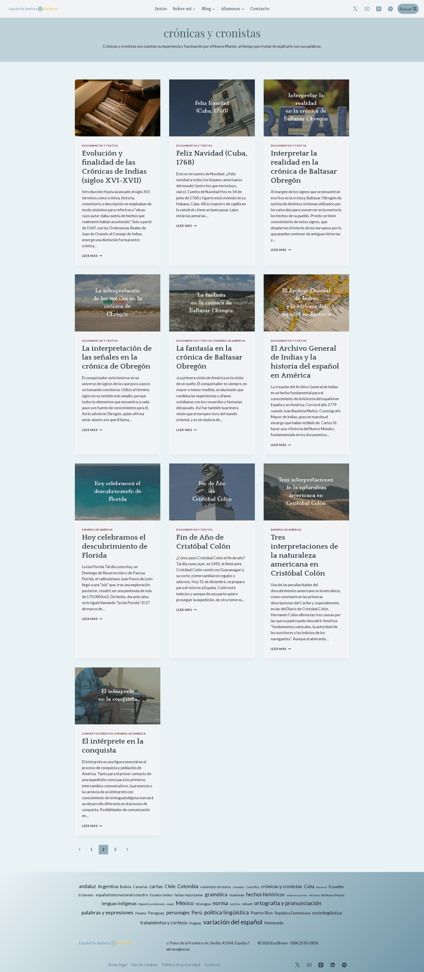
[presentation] (117, 107)
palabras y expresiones (107, 912)
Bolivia (125, 886)
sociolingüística (327, 912)
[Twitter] (297, 965)
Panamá (140, 913)
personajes (178, 912)
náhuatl (247, 904)
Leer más (92, 256)
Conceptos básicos (97, 733)
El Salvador (86, 895)
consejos (238, 887)
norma (220, 903)
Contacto (259, 8)
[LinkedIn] (332, 965)
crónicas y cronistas (281, 886)
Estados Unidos (161, 895)
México (185, 903)
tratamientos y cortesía (163, 922)
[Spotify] (390, 9)
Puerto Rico (262, 912)
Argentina (108, 886)
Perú (196, 912)
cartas (156, 886)
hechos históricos (265, 894)
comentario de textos (215, 887)
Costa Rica (252, 887)
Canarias (140, 887)
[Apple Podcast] (379, 9)
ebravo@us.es (178, 949)
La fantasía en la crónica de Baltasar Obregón (209, 357)
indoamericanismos (297, 895)
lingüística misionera (151, 904)
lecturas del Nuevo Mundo (326, 895)
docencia (321, 887)
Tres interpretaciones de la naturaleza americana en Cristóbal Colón (304, 555)
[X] (355, 9)
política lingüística (226, 912)
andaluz (87, 886)
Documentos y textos (100, 145)
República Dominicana (292, 913)
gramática (216, 894)
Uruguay (195, 923)
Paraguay (156, 913)
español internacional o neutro (122, 894)
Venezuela (273, 922)
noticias (235, 904)
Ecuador (336, 886)
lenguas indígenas (119, 903)
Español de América (229, 340)
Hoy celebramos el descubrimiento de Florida (115, 546)
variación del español (232, 922)
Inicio (161, 8)
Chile (170, 886)
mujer (170, 904)
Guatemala (236, 895)
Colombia (188, 886)
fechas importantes (188, 895)
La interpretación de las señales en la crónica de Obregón (117, 357)
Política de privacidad (181, 965)
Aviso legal (117, 965)
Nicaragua (203, 904)
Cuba (309, 886)
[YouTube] (367, 9)
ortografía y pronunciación (287, 903)
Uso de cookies (144, 965)
